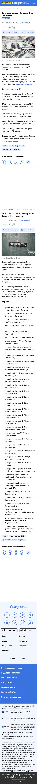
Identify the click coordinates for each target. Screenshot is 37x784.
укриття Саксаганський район (13, 540)
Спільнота (22, 641)
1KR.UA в (11, 32)
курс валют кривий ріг (11, 149)
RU (14, 27)
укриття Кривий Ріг (17, 536)
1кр (4, 146)
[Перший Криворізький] (20, 3)
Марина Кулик (26, 23)
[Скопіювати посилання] (28, 162)
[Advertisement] (18, 187)
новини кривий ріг (17, 146)
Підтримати (6, 2)
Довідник (5, 651)
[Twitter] (22, 162)
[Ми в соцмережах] (7, 615)
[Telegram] (10, 162)
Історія (4, 641)
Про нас (21, 636)
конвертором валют (10, 141)
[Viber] (16, 162)
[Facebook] (4, 162)
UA (10, 27)
